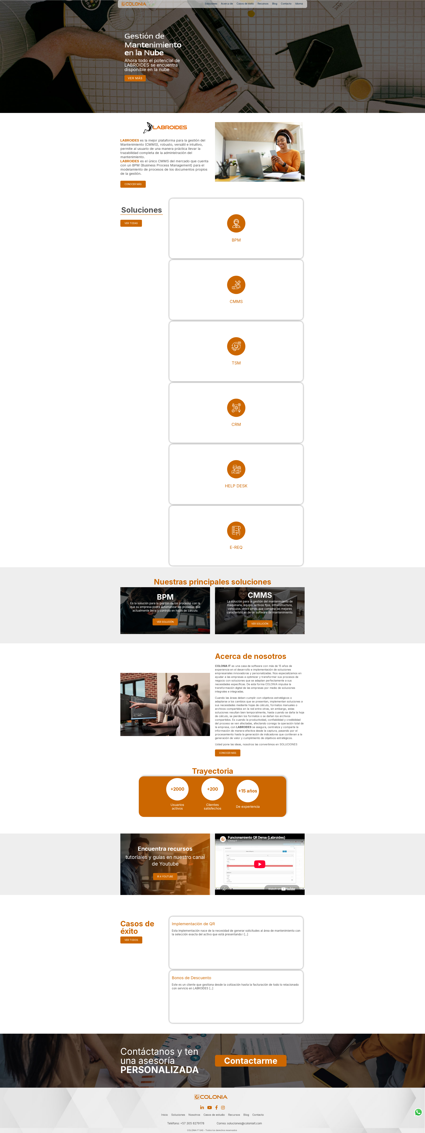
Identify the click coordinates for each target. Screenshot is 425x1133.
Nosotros (194, 1114)
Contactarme (250, 1061)
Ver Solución (165, 621)
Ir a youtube (165, 876)
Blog (274, 3)
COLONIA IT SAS (195, 1130)
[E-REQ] (236, 536)
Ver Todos (131, 939)
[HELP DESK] (236, 474)
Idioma (299, 3)
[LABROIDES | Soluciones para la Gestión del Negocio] (138, 4)
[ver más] (236, 943)
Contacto (286, 3)
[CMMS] (236, 290)
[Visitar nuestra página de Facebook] (216, 1107)
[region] (212, 56)
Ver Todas (131, 223)
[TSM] (236, 351)
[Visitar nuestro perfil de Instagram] (223, 1107)
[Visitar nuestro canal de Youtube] (209, 1107)
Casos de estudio (214, 1114)
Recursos (262, 3)
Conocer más (133, 184)
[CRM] (236, 413)
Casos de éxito (245, 3)
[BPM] (236, 228)
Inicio (164, 1114)
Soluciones (211, 3)
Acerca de (227, 3)
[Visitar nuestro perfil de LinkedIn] (202, 1107)
